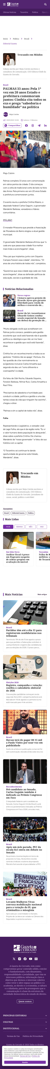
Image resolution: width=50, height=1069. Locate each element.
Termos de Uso (13, 1036)
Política (35, 12)
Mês (30, 527)
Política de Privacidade (33, 1036)
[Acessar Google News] (36, 959)
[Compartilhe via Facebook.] (26, 125)
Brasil (26, 39)
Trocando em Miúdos (30, 54)
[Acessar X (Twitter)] (14, 959)
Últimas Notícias (9, 12)
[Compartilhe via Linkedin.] (45, 125)
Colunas (8, 1022)
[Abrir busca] (45, 4)
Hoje (8, 527)
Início (5, 39)
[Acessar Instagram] (19, 959)
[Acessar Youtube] (30, 959)
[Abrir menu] (4, 4)
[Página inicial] (25, 949)
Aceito (25, 1062)
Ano (41, 527)
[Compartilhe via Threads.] (32, 125)
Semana (19, 527)
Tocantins (24, 12)
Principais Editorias (15, 1015)
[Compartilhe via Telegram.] (39, 125)
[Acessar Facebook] (25, 959)
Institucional (11, 1028)
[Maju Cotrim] (5, 114)
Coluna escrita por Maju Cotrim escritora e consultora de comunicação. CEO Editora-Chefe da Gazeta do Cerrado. (24, 72)
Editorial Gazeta (10, 43)
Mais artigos (42, 594)
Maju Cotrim (14, 114)
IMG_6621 (7, 220)
